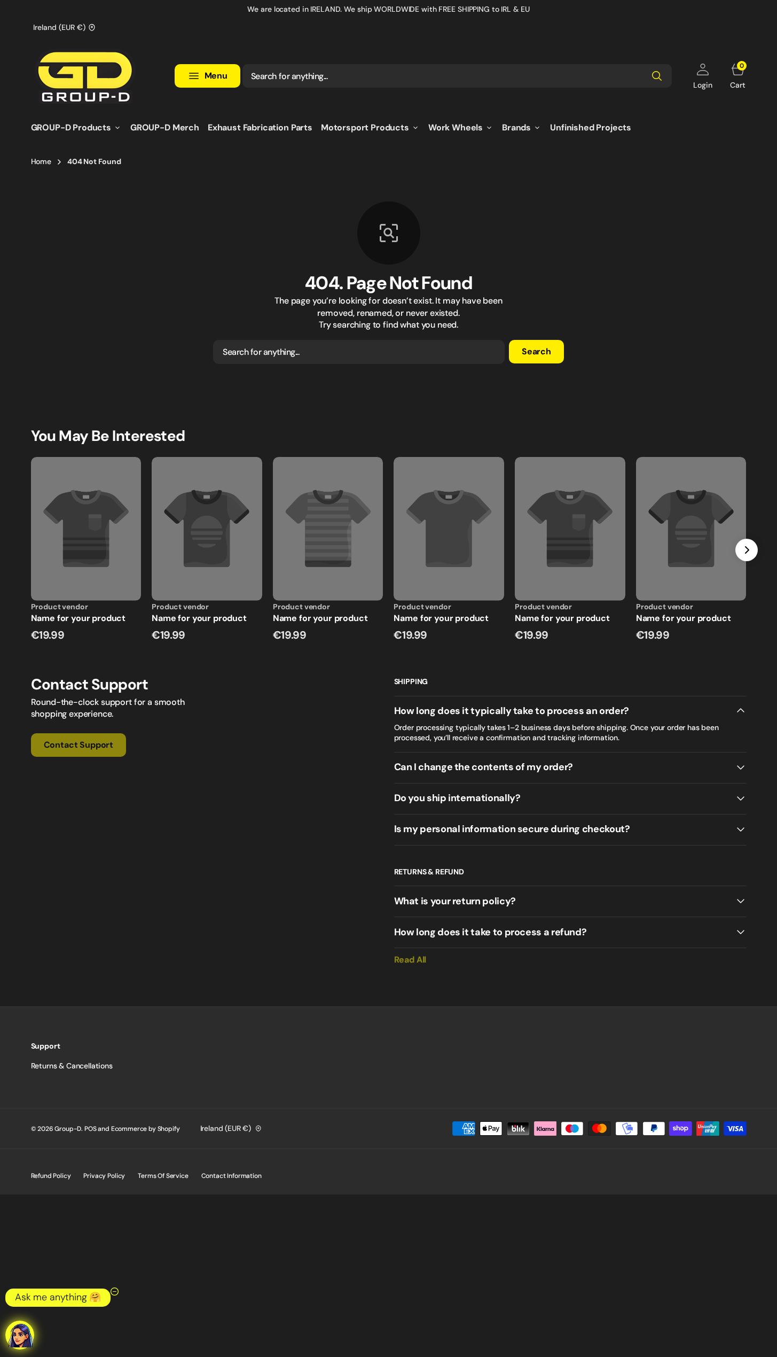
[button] (702, 76)
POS (90, 1129)
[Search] (656, 75)
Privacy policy (104, 1176)
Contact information (231, 1176)
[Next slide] (746, 550)
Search (536, 351)
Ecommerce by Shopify (145, 1129)
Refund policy (51, 1176)
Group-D (67, 1129)
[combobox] (457, 76)
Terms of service (163, 1176)
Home (41, 161)
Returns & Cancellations (72, 1066)
